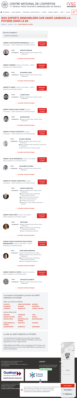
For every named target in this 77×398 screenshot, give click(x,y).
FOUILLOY (7, 304)
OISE (15, 24)
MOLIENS (35, 304)
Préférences (68, 394)
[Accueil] (1, 12)
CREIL (34, 315)
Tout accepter (68, 385)
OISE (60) (14, 341)
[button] (67, 354)
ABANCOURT (21, 308)
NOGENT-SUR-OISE (9, 317)
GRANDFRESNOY (9, 327)
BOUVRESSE (35, 306)
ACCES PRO (74, 12)
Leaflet (65, 397)
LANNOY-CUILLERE (37, 308)
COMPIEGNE (21, 315)
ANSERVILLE (21, 327)
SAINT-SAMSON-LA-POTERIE (9, 323)
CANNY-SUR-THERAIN (24, 304)
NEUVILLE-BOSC (8, 319)
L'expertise (3, 24)
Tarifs (60, 381)
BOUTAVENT (7, 306)
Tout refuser (67, 390)
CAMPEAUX (7, 308)
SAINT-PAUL (21, 323)
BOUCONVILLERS (37, 319)
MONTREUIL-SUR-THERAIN (23, 320)
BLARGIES (21, 306)
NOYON (34, 317)
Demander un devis (42, 44)
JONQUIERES (36, 327)
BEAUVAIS (6, 315)
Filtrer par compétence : (10, 32)
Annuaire (10, 24)
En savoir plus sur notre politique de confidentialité (37, 391)
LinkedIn (44, 380)
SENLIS (20, 317)
